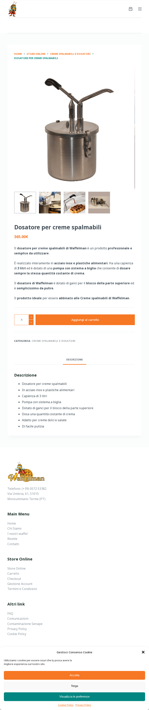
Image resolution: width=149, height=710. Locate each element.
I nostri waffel (17, 534)
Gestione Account (19, 584)
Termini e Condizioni (22, 589)
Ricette (12, 539)
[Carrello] (130, 9)
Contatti (13, 544)
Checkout (14, 579)
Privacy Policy (83, 705)
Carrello (13, 573)
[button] (143, 652)
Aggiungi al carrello (85, 320)
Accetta (74, 675)
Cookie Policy (66, 705)
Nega (74, 685)
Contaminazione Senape (24, 624)
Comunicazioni (17, 618)
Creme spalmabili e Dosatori (54, 341)
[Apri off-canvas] (140, 9)
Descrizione (74, 359)
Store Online (16, 568)
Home (11, 523)
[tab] (74, 360)
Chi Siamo (14, 528)
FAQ (10, 613)
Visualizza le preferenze (74, 696)
